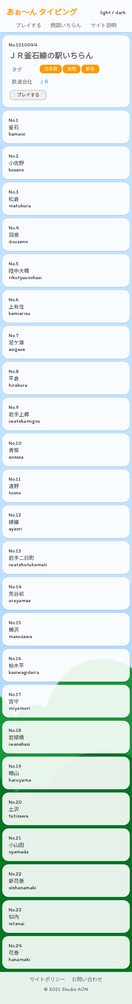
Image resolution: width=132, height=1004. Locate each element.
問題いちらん (66, 25)
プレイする (28, 25)
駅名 (90, 68)
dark (120, 12)
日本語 (51, 68)
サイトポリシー (47, 979)
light (105, 12)
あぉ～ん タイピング (41, 12)
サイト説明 (103, 25)
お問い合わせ (87, 979)
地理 (71, 68)
